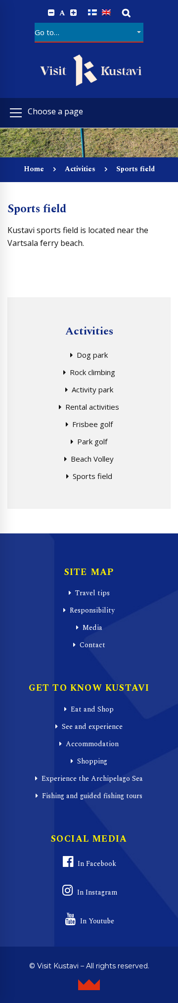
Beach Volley (92, 459)
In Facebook (97, 864)
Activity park (92, 389)
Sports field (92, 476)
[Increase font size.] (73, 13)
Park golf (92, 441)
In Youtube (97, 921)
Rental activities (92, 407)
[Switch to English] (106, 12)
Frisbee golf (92, 424)
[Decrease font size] (51, 13)
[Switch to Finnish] (92, 12)
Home (34, 169)
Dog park (92, 355)
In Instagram (97, 892)
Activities (80, 169)
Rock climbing (92, 372)
